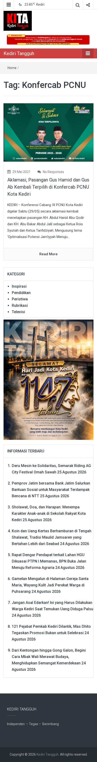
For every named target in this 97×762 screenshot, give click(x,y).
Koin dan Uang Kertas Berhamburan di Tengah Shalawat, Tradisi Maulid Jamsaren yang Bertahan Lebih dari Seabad (51, 537)
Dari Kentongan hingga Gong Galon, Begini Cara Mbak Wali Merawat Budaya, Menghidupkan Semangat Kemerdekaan (49, 656)
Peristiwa (20, 299)
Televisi (18, 312)
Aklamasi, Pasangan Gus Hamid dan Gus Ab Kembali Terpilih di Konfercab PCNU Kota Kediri (48, 187)
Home (12, 68)
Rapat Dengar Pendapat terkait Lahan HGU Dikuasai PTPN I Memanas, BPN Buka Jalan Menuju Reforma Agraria (49, 561)
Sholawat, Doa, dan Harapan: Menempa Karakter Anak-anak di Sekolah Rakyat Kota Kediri (49, 513)
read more (48, 254)
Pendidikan (21, 292)
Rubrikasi (20, 305)
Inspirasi (19, 286)
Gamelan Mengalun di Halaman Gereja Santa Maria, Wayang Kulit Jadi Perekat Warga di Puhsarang (50, 585)
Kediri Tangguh (19, 53)
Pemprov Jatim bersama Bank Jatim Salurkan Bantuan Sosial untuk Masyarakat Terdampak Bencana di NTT (51, 489)
